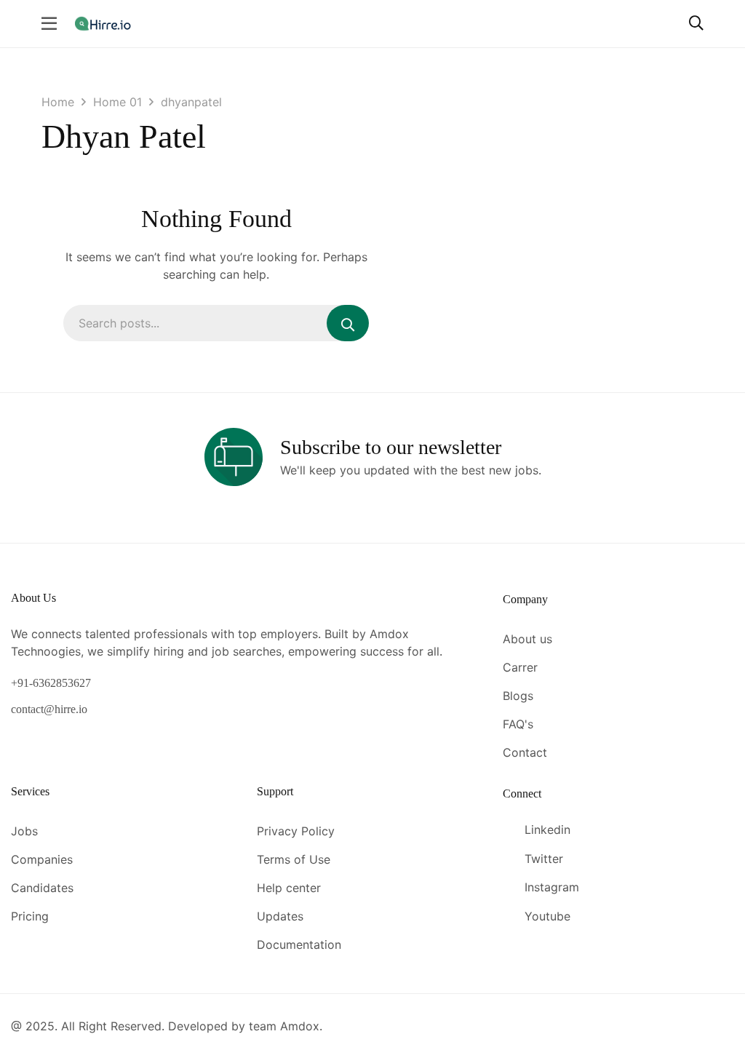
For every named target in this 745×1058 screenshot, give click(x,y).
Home (57, 102)
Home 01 (117, 102)
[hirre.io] (104, 23)
